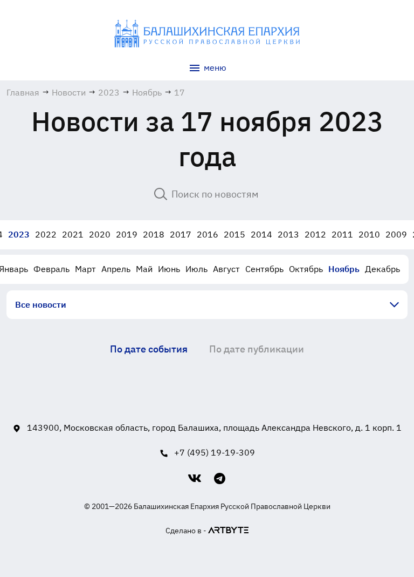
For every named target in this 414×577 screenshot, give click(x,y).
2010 (369, 234)
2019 (126, 234)
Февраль (51, 268)
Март (85, 268)
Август (226, 268)
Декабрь (382, 268)
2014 (261, 234)
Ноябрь (344, 268)
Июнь (169, 268)
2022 (46, 234)
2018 (153, 234)
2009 (396, 234)
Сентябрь (264, 268)
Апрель (115, 268)
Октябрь (306, 268)
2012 (315, 234)
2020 (100, 234)
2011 (342, 234)
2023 (19, 234)
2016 (207, 234)
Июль (196, 268)
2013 (288, 234)
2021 (73, 234)
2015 (234, 234)
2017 (180, 234)
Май (144, 268)
